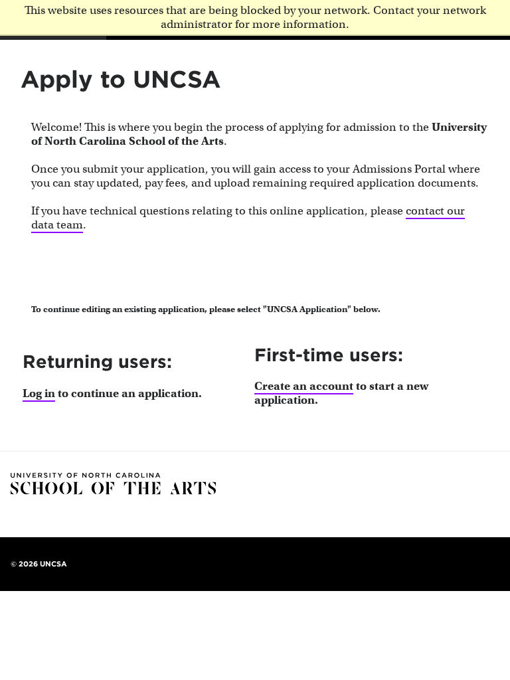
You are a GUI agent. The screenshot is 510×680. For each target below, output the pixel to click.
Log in (39, 393)
